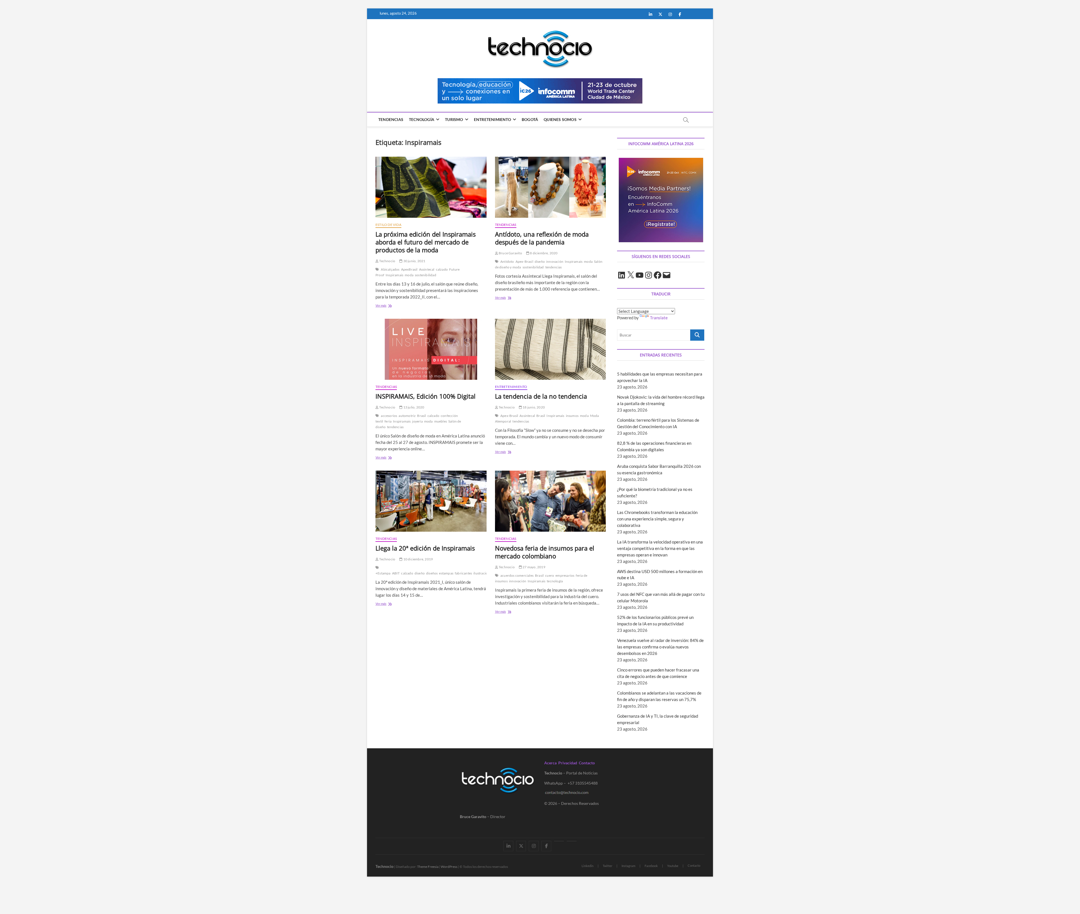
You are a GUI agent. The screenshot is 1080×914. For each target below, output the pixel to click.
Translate (659, 317)
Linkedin (587, 866)
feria (388, 421)
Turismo (454, 119)
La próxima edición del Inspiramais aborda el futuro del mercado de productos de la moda (425, 242)
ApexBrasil (409, 269)
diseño (540, 261)
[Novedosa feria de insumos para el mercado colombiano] (550, 501)
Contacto (587, 762)
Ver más (388, 306)
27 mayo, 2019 (533, 567)
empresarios (564, 575)
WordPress (449, 866)
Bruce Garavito (510, 253)
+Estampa (383, 573)
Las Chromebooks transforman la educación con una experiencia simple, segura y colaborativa (657, 519)
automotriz (407, 416)
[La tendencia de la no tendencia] (550, 349)
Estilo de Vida (388, 225)
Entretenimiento (492, 119)
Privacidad (567, 762)
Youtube (672, 866)
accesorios (389, 416)
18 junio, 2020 (533, 407)
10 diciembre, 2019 (417, 559)
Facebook (651, 866)
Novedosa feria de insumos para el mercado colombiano (544, 552)
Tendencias (390, 119)
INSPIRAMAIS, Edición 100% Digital (425, 396)
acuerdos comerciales (517, 575)
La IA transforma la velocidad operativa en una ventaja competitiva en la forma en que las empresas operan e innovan (660, 548)
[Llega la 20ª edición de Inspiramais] (431, 501)
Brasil (421, 416)
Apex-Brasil (524, 261)
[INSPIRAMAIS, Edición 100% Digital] (431, 349)
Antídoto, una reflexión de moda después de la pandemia (542, 238)
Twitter (607, 866)
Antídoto (507, 261)
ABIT (396, 573)
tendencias (553, 267)
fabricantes (463, 573)
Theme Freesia (427, 866)
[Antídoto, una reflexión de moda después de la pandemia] (550, 187)
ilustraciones (483, 573)
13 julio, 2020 (413, 407)
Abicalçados (390, 269)
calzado (442, 269)
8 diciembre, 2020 (543, 253)
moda (409, 275)
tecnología (555, 581)
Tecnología (421, 119)
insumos (572, 416)
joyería (417, 421)
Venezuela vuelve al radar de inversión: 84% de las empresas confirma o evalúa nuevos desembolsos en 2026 (660, 647)
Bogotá (530, 119)
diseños (432, 573)
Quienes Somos (560, 119)
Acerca (550, 762)
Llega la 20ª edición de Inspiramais (425, 548)
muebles (440, 421)
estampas (446, 573)
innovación (554, 261)
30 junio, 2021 (413, 261)
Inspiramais (394, 275)
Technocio (387, 261)
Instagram (628, 866)
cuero (549, 575)
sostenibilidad (425, 275)
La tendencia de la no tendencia (541, 396)
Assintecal (427, 269)
